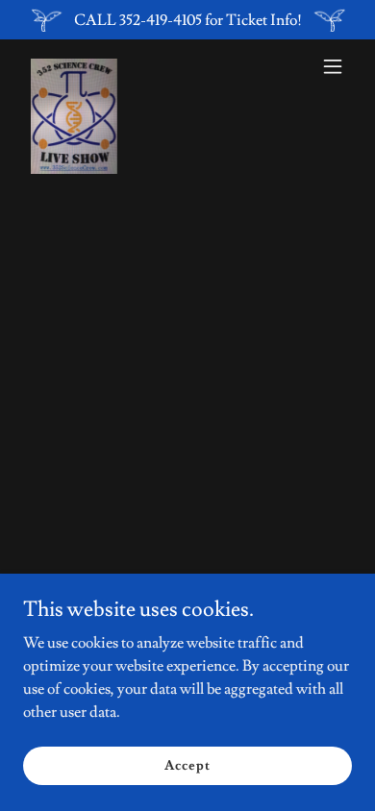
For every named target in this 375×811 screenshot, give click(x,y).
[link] (74, 66)
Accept (187, 765)
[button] (332, 66)
